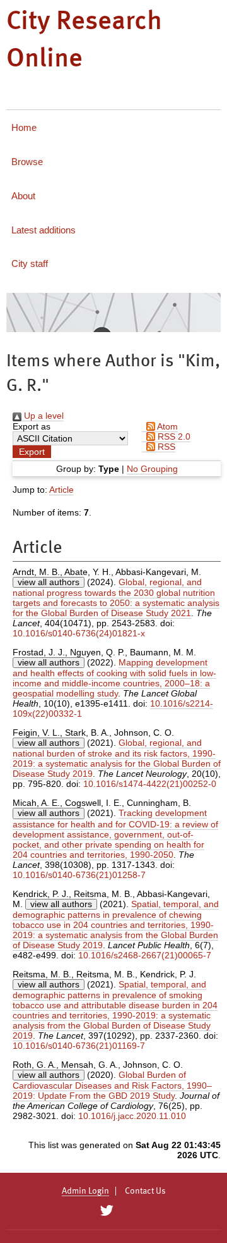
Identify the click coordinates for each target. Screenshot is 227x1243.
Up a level (42, 416)
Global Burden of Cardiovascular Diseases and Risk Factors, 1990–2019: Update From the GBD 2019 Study (112, 1085)
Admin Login (85, 1191)
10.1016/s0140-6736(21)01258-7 (79, 875)
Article (61, 490)
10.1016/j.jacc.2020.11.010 (132, 1116)
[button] (32, 451)
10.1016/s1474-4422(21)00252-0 (149, 784)
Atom (166, 426)
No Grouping (152, 469)
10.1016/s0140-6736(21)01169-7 (79, 1046)
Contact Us (145, 1191)
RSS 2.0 (172, 436)
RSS (165, 447)
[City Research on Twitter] (106, 1211)
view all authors (48, 582)
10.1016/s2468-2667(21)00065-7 (144, 955)
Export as (31, 426)
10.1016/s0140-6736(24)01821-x (79, 633)
